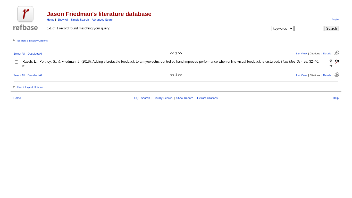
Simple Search (80, 19)
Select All (18, 53)
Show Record (184, 98)
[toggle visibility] (23, 66)
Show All (62, 19)
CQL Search (142, 98)
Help (336, 98)
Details (327, 53)
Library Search (163, 98)
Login (335, 19)
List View (301, 53)
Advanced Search (103, 19)
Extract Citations (207, 98)
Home (50, 19)
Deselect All (35, 53)
